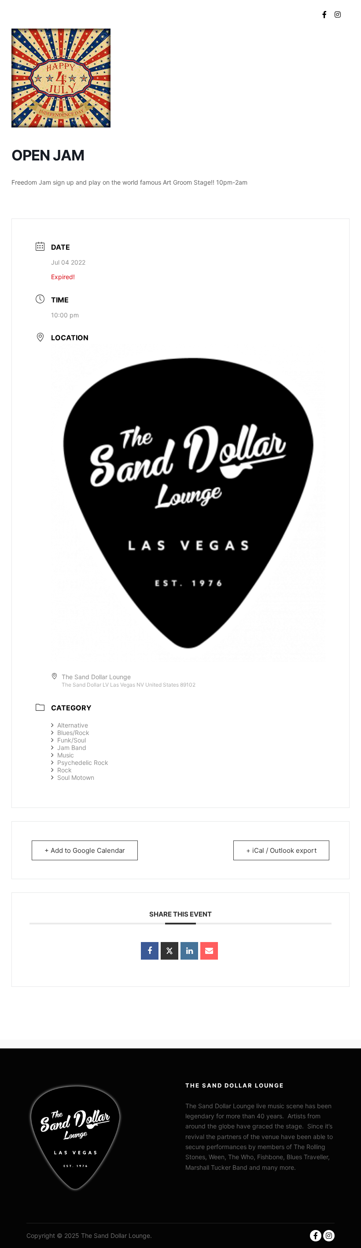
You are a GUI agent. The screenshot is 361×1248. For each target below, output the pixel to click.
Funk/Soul (71, 740)
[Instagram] (337, 14)
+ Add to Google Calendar (84, 850)
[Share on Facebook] (149, 951)
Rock (64, 770)
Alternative (72, 725)
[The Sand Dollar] (42, 14)
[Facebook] (324, 14)
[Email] (209, 951)
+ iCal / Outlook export (281, 850)
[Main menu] (297, 14)
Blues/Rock (73, 732)
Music (65, 755)
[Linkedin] (189, 951)
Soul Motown (75, 777)
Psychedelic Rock (82, 762)
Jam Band (71, 747)
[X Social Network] (169, 951)
